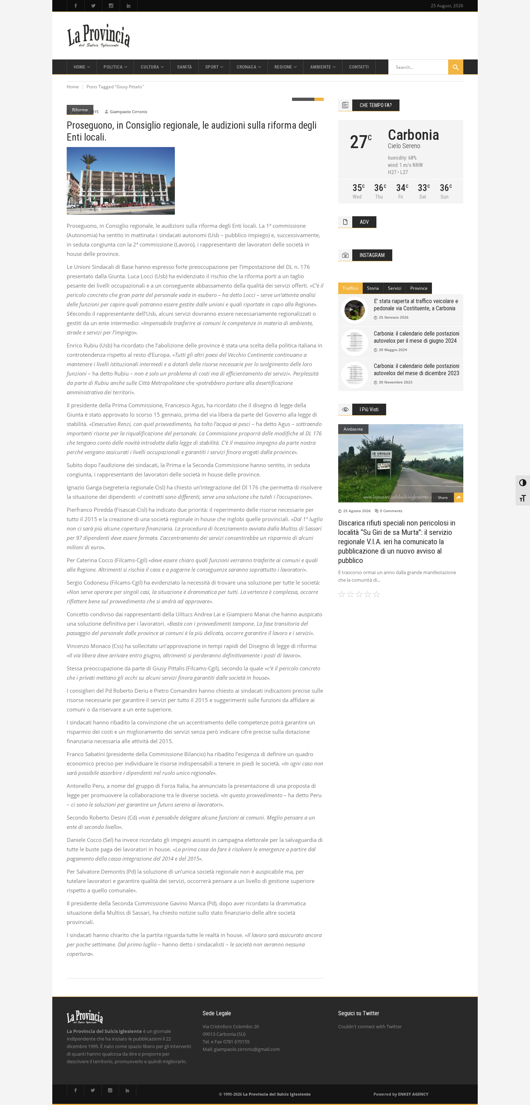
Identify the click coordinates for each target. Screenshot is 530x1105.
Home (73, 87)
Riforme (80, 110)
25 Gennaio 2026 (393, 317)
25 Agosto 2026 (357, 510)
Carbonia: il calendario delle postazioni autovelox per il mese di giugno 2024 (416, 337)
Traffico (350, 288)
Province (419, 288)
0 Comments (391, 510)
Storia (373, 288)
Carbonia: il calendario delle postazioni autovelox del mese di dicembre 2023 (416, 370)
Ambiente (353, 429)
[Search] (455, 67)
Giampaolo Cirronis (128, 111)
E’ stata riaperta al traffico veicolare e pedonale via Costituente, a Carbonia (416, 305)
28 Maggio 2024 (393, 349)
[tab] (350, 288)
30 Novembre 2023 (395, 382)
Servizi (394, 288)
